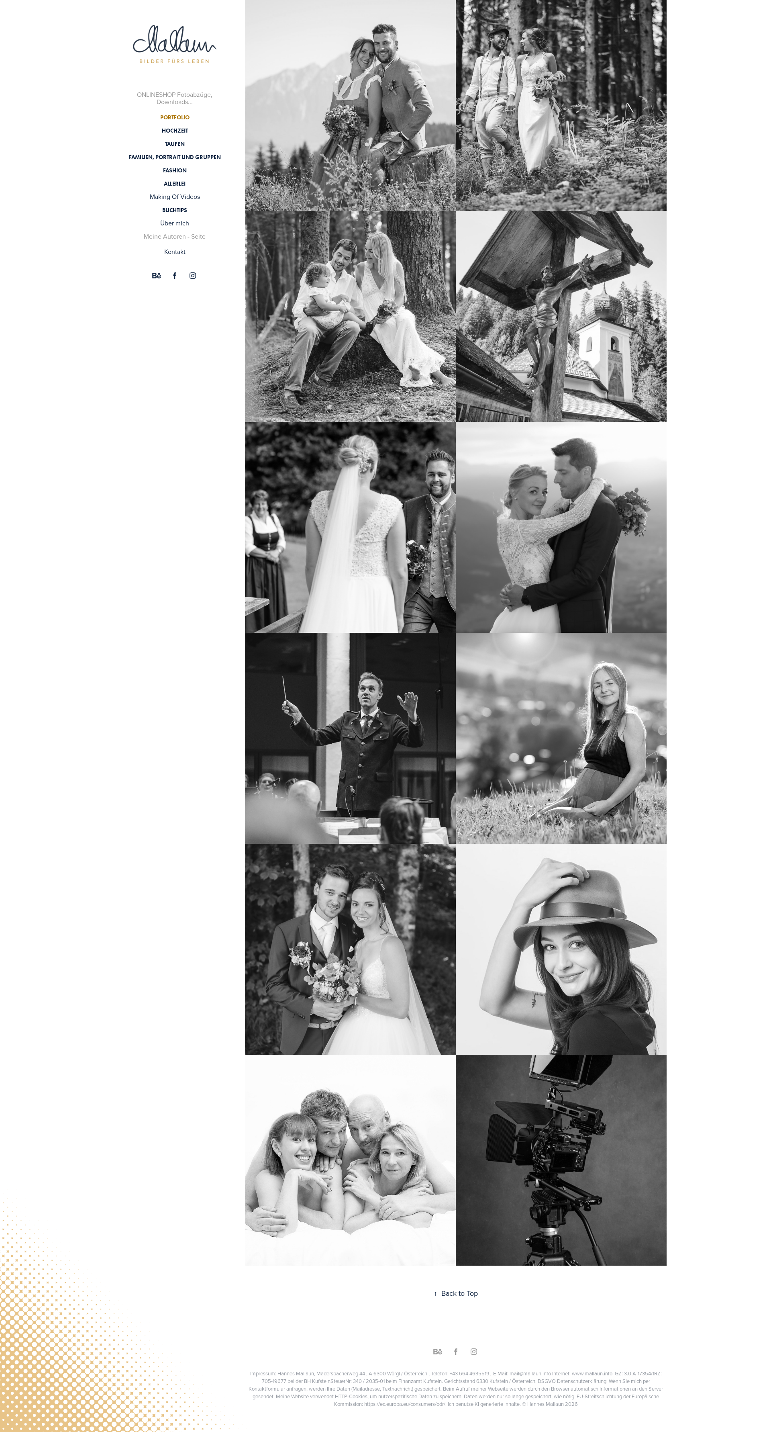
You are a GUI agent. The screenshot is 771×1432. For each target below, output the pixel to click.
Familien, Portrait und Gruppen (175, 157)
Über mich (174, 223)
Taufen (175, 144)
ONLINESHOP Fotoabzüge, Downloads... (174, 98)
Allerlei (175, 183)
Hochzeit (175, 130)
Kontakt (175, 251)
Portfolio (175, 117)
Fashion (175, 170)
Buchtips (174, 210)
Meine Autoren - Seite (175, 236)
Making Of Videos (175, 196)
